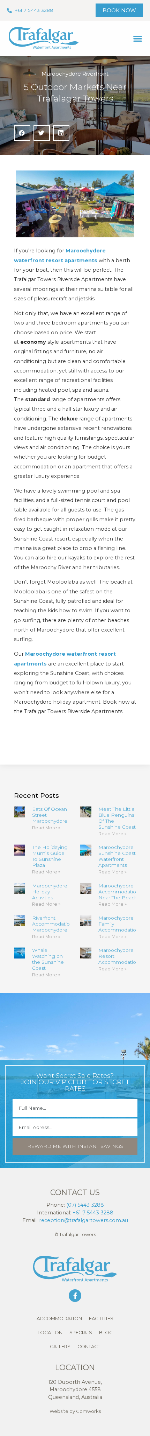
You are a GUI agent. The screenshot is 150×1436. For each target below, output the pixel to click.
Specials (80, 1332)
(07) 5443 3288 (85, 1205)
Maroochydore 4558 (75, 1389)
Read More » (46, 827)
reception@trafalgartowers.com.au (83, 1220)
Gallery (60, 1346)
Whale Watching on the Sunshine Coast (48, 959)
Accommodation (59, 1318)
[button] (138, 38)
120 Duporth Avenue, (75, 1382)
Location (50, 1332)
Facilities (101, 1318)
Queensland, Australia (75, 1397)
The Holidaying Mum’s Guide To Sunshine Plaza (50, 856)
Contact (88, 1346)
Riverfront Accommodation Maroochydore (52, 924)
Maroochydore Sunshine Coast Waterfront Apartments (117, 856)
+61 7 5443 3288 (93, 1213)
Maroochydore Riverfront (75, 73)
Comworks (88, 1411)
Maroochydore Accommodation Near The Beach (118, 891)
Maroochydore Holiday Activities (49, 891)
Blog (106, 1332)
